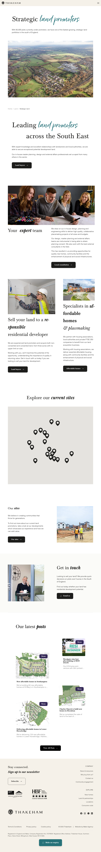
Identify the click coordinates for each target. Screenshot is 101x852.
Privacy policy (31, 827)
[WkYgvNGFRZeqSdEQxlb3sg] (81, 813)
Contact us (89, 778)
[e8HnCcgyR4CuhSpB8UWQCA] (85, 813)
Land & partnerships (86, 798)
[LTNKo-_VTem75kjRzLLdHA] (88, 813)
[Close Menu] (97, 3)
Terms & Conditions (15, 827)
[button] (35, 461)
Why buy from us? (87, 775)
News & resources (86, 771)
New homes (89, 795)
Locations (89, 802)
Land (16, 109)
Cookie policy (46, 827)
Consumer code (87, 805)
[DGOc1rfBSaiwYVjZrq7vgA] (92, 813)
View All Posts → (50, 748)
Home (10, 109)
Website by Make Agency (84, 827)
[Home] (11, 3)
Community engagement (84, 782)
